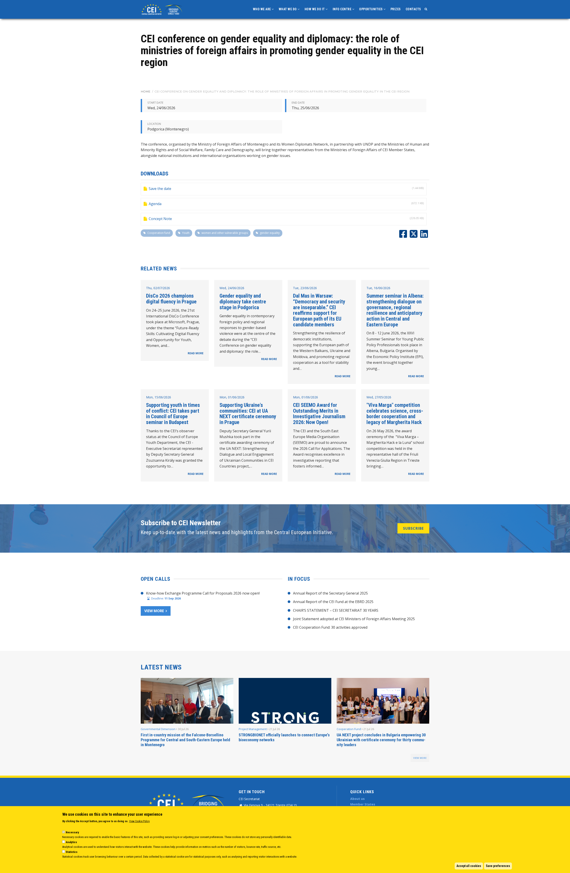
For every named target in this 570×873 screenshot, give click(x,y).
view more (420, 758)
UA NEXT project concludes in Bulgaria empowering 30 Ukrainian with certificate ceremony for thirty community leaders (381, 740)
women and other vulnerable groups (225, 233)
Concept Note (160, 218)
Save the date (160, 188)
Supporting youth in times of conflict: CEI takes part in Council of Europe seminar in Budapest (173, 413)
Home (145, 91)
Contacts (413, 9)
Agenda (155, 203)
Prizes (396, 9)
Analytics (71, 842)
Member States (362, 804)
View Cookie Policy (139, 821)
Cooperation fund (158, 233)
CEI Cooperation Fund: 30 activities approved (330, 627)
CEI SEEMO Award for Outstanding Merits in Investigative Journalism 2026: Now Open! (319, 413)
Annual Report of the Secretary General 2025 (330, 593)
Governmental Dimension (158, 729)
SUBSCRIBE (413, 528)
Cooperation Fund (349, 729)
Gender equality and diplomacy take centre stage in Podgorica (243, 301)
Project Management (253, 729)
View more (154, 610)
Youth (185, 233)
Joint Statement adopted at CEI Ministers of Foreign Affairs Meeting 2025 (354, 618)
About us (357, 799)
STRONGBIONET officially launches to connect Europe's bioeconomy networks (284, 737)
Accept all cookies (468, 866)
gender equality (270, 233)
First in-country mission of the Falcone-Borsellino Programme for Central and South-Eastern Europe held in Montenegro (185, 740)
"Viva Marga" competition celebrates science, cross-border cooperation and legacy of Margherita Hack (394, 413)
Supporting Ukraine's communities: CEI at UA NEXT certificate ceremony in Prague (248, 413)
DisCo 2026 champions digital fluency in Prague (171, 299)
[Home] (162, 8)
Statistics (71, 852)
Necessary (72, 832)
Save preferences (498, 866)
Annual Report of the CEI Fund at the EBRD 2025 (333, 601)
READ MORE (196, 353)
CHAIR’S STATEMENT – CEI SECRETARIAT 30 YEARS (335, 610)
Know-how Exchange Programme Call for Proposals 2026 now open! (203, 593)
